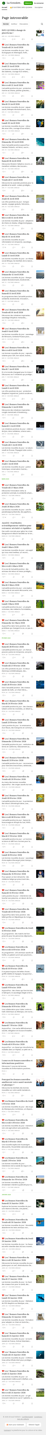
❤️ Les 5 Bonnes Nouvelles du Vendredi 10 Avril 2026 (15, 311)
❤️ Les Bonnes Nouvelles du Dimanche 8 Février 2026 (15, 1005)
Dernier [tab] (6, 24)
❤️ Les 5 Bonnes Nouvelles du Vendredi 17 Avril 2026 (15, 178)
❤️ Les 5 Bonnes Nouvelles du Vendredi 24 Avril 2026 (15, 46)
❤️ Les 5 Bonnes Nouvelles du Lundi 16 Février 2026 (15, 853)
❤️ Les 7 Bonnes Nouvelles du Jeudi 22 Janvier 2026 (15, 1372)
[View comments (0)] (13, 58)
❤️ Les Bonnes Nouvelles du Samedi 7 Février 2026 (15, 1024)
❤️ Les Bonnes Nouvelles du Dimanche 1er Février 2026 (15, 1178)
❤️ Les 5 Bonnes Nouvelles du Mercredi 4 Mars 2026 (15, 564)
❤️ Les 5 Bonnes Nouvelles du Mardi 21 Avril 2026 (15, 102)
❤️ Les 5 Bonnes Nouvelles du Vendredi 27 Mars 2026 (15, 486)
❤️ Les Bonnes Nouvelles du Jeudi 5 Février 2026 (17, 1102)
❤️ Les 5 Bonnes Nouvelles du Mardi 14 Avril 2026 (15, 235)
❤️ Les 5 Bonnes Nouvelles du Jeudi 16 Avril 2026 (15, 197)
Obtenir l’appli (34, 1425)
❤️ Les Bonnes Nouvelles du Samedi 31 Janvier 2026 (15, 1202)
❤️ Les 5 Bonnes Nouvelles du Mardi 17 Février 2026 (15, 834)
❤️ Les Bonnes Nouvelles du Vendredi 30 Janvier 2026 (15, 1221)
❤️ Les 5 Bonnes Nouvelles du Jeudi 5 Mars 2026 (15, 545)
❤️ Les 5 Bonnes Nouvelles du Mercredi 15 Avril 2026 (15, 216)
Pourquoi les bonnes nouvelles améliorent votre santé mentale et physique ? (17, 1082)
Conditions (38, 1417)
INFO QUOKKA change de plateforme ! (14, 31)
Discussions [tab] (24, 24)
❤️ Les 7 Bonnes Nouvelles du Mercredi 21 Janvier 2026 (15, 1391)
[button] (4, 7)
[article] (23, 35)
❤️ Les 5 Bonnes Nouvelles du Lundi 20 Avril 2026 (15, 121)
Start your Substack (16, 1425)
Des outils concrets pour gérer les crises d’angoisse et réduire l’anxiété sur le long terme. (17, 532)
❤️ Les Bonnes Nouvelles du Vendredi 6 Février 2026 (15, 1043)
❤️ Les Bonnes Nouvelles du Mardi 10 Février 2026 (15, 967)
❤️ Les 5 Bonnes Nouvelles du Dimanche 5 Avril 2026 (15, 405)
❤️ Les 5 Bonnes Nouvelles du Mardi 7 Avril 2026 (15, 367)
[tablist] (15, 24)
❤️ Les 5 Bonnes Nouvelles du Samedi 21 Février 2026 (15, 759)
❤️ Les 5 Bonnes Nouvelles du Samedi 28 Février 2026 (15, 645)
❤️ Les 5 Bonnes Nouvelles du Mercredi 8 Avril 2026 (15, 348)
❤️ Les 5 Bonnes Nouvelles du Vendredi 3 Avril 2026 (15, 443)
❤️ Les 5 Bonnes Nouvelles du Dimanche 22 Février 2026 (15, 740)
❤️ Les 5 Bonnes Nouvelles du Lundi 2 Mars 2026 (15, 602)
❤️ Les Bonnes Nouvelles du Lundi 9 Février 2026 (15, 986)
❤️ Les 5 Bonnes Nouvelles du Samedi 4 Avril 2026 (15, 424)
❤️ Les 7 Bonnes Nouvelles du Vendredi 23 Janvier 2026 (15, 1353)
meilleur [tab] (14, 24)
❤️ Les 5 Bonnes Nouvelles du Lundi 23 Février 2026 (15, 721)
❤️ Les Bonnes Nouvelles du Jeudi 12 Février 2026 (17, 929)
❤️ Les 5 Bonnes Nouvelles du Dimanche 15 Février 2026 (15, 872)
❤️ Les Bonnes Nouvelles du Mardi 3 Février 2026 (15, 1140)
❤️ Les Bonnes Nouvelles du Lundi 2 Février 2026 (15, 1159)
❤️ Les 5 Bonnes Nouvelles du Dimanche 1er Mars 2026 (15, 621)
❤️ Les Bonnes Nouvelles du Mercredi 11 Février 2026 (15, 948)
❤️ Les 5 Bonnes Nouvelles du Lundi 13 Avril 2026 (15, 254)
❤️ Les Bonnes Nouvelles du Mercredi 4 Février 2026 (15, 1121)
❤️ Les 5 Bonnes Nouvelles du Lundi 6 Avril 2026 (15, 386)
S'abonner (28, 3)
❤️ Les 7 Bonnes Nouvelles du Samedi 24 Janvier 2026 (15, 1334)
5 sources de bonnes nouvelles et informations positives (17, 1061)
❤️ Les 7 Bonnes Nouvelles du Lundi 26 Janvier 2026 (15, 1296)
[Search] (42, 24)
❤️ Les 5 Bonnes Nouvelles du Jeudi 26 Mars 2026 (15, 505)
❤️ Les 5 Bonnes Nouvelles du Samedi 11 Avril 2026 (15, 292)
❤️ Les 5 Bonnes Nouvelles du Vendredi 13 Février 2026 (15, 910)
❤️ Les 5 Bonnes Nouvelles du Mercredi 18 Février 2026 (15, 815)
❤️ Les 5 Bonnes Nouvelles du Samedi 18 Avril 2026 (15, 159)
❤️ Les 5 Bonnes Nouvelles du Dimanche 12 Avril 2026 (15, 273)
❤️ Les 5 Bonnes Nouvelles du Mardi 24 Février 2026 (15, 702)
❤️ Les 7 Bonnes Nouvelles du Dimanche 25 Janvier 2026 (15, 1315)
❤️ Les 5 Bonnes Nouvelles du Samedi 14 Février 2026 (15, 891)
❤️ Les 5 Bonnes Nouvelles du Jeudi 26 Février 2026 (15, 683)
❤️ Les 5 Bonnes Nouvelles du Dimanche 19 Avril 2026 (15, 140)
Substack (7, 1430)
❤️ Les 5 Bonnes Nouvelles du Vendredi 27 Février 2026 (15, 664)
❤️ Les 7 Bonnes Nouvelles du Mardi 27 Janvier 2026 (15, 1277)
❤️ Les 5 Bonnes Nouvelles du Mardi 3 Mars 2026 (15, 583)
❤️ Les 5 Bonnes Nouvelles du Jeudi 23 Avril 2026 (15, 65)
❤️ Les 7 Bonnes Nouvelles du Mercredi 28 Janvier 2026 (15, 1258)
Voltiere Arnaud (14, 36)
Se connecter (39, 3)
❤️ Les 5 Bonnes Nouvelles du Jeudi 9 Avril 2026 (15, 330)
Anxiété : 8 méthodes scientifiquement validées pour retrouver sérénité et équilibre (16, 525)
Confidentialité (27, 1417)
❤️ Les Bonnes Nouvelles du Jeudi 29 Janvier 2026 (17, 1239)
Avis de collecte (23, 1419)
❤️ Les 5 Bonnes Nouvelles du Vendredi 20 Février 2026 (15, 778)
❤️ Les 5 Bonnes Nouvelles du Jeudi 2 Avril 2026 (15, 462)
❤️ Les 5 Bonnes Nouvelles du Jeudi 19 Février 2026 (15, 796)
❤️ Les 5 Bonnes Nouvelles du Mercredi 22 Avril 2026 (15, 83)
